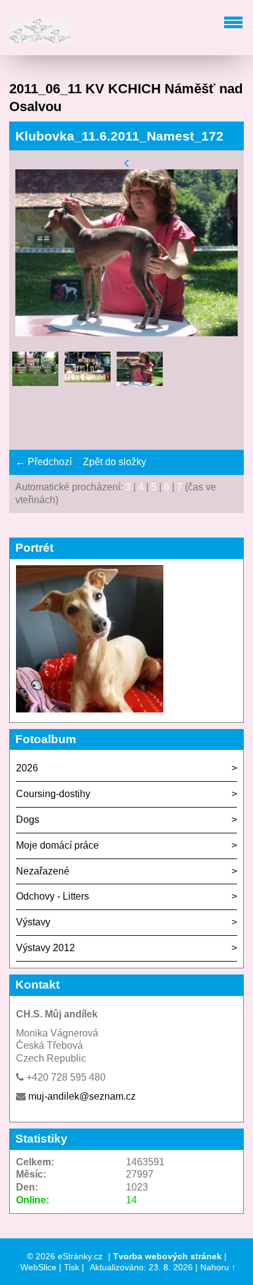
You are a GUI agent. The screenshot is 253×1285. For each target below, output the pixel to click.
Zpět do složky (114, 462)
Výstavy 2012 (45, 948)
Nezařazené (42, 871)
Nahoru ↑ (218, 1267)
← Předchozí (43, 462)
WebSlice (38, 1267)
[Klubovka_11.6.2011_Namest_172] (140, 375)
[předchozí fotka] (126, 162)
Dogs (27, 819)
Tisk (71, 1267)
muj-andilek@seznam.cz (82, 1096)
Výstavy (33, 922)
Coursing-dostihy (53, 794)
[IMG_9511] (87, 375)
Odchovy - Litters (52, 896)
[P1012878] (35, 375)
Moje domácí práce (57, 845)
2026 (27, 768)
